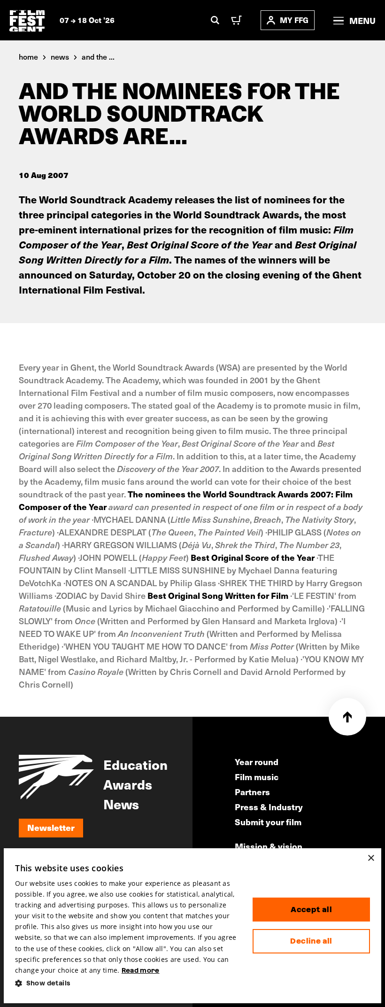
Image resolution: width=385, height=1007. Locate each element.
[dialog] (192, 925)
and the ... (98, 56)
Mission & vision (268, 846)
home (28, 56)
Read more (141, 970)
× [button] (370, 858)
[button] (126, 983)
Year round (256, 761)
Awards (127, 784)
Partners (252, 792)
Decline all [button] (311, 941)
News (121, 803)
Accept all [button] (311, 909)
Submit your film (268, 822)
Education (135, 764)
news (60, 56)
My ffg (294, 20)
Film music (256, 776)
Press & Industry (269, 807)
